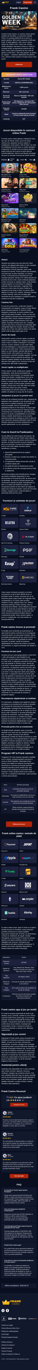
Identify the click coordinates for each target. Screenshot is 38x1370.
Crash (22, 159)
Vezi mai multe (19, 1176)
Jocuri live (12, 159)
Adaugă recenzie (19, 1104)
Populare (4, 159)
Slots (31, 159)
